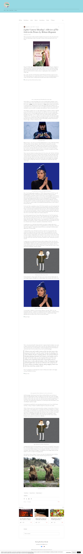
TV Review (53, 20)
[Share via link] (31, 498)
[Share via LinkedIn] (28, 498)
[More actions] (58, 26)
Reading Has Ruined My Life (41, 541)
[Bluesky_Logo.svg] (41, 546)
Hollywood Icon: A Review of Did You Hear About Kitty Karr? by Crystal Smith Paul (41, 519)
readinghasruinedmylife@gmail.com (41, 544)
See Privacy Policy (31, 552)
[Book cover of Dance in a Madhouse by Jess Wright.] (26, 513)
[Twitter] (44, 546)
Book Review (26, 20)
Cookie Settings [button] (68, 552)
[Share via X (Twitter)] (26, 498)
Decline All (74, 552)
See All (63, 507)
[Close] (81, 552)
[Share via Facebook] (24, 498)
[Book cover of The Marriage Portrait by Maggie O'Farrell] (57, 513)
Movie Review (42, 20)
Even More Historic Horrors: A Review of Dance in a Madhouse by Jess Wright (26, 519)
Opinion (36, 20)
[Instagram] (42, 546)
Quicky (47, 20)
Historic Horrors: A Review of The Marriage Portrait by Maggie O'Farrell (56, 519)
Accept (79, 552)
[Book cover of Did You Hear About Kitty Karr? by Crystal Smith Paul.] (41, 513)
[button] (62, 20)
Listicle (31, 20)
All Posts (20, 20)
